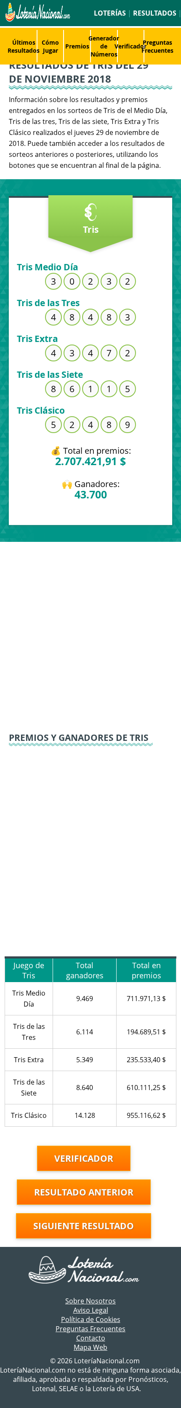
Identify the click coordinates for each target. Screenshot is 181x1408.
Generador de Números (103, 46)
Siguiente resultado (83, 1226)
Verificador (130, 46)
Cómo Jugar (50, 46)
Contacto (90, 1338)
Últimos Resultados (24, 46)
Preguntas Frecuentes (157, 46)
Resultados (154, 13)
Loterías (110, 13)
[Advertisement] (90, 632)
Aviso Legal (90, 1310)
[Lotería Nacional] (91, 1270)
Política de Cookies (90, 1319)
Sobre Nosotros (90, 1301)
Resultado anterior (83, 1192)
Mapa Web (90, 1347)
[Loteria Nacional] (37, 19)
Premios (77, 46)
